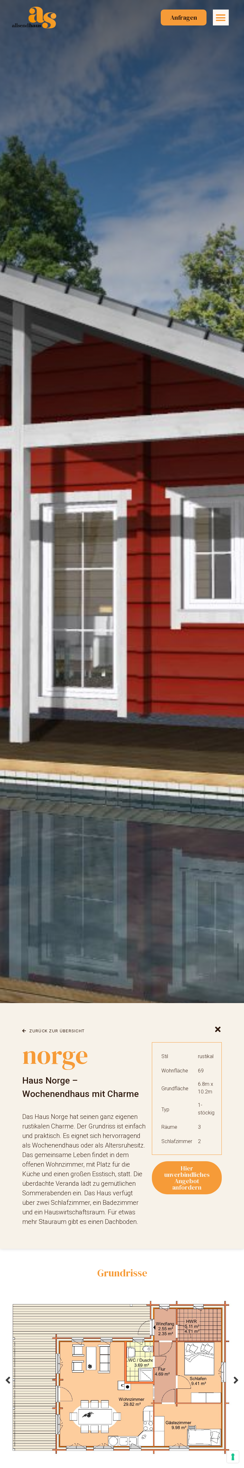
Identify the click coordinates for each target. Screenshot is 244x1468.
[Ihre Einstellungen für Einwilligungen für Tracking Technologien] (233, 1457)
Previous (8, 1380)
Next (236, 1380)
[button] (221, 17)
